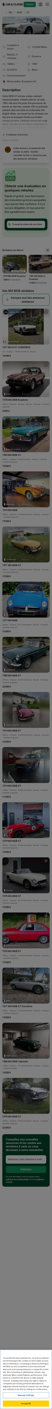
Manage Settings (26, 1395)
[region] (26, 1379)
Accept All (26, 1403)
